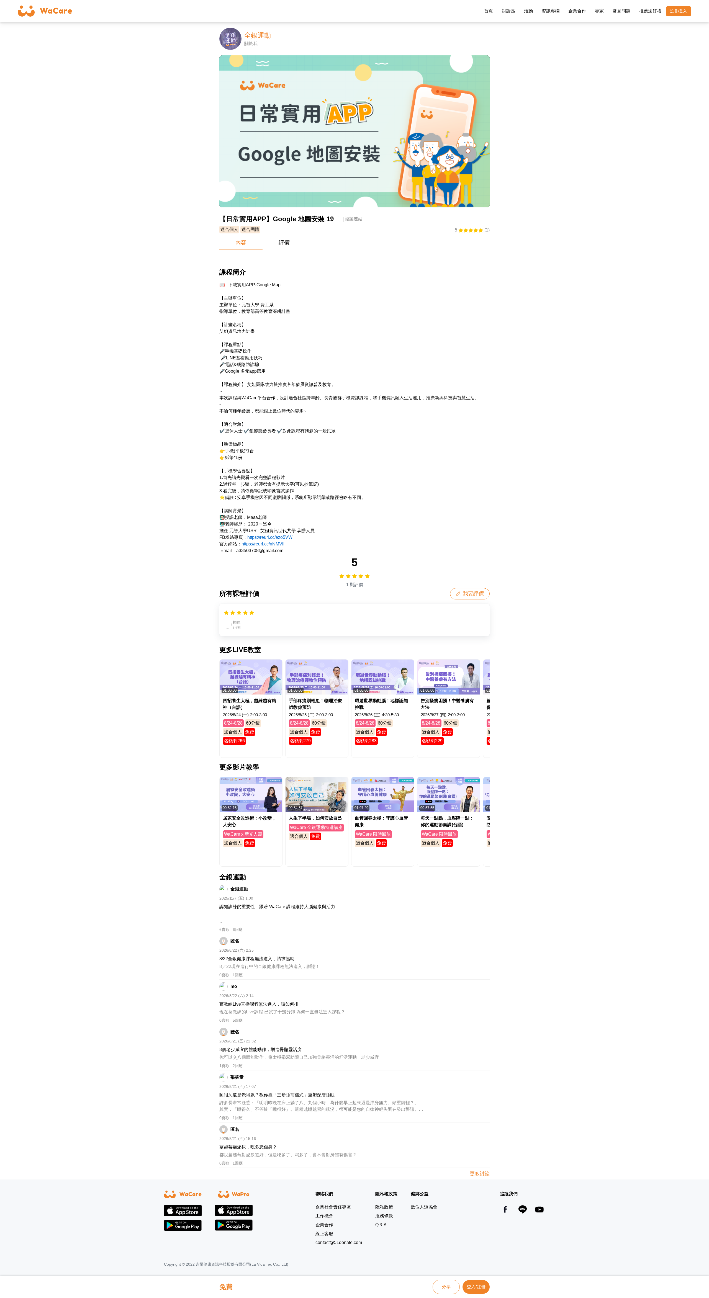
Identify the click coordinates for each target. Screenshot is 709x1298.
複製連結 (354, 219)
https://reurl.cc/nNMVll (263, 544)
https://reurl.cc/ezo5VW (269, 537)
